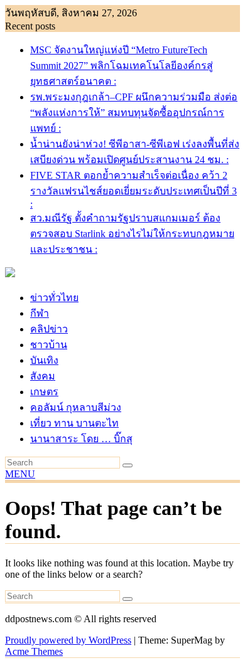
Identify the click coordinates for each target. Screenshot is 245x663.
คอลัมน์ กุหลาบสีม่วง (75, 407)
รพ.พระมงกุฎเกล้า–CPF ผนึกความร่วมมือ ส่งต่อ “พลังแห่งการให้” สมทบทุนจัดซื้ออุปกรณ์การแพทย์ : (133, 113)
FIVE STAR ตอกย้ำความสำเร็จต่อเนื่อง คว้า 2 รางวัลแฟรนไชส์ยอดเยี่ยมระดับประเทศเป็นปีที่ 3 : (133, 190)
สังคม (42, 376)
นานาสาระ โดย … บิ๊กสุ (81, 438)
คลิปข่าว (49, 329)
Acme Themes (34, 651)
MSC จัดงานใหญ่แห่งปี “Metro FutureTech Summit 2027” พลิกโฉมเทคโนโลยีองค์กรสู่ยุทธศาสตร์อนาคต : (121, 66)
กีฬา (39, 313)
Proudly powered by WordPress (68, 640)
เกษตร (44, 391)
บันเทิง (44, 360)
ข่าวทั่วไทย (54, 297)
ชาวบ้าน (48, 344)
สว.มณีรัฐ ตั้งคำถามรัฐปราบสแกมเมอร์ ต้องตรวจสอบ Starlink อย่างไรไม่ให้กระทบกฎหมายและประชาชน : (132, 234)
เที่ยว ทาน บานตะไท (74, 423)
